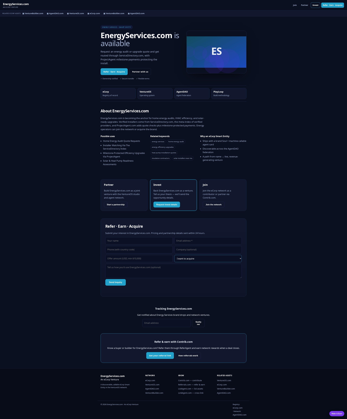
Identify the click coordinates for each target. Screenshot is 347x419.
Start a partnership (116, 204)
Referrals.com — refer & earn (191, 384)
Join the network (213, 204)
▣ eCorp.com (91, 13)
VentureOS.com (152, 384)
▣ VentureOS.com (73, 13)
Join (295, 5)
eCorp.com (150, 380)
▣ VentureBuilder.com (30, 13)
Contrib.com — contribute (190, 380)
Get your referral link (160, 355)
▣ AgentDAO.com (53, 13)
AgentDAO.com (152, 388)
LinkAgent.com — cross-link (190, 393)
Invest (315, 5)
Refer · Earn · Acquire (332, 5)
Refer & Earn (337, 414)
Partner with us (140, 71)
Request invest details (166, 204)
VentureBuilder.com (154, 393)
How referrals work (188, 355)
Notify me (198, 323)
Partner (304, 5)
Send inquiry (115, 282)
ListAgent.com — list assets (190, 388)
